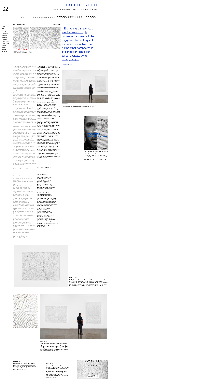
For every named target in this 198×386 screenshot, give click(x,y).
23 (52, 18)
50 (75, 16)
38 (23, 18)
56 (64, 16)
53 (70, 16)
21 (56, 18)
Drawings (4, 35)
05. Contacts (93, 9)
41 (93, 16)
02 (93, 18)
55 (66, 16)
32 (35, 18)
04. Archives (86, 9)
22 (54, 18)
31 (37, 18)
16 (66, 18)
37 (25, 18)
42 (91, 16)
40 (95, 16)
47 (81, 16)
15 (68, 18)
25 (48, 18)
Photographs (5, 31)
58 (60, 16)
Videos (3, 29)
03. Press (79, 9)
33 (33, 18)
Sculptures (4, 33)
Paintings (4, 39)
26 (46, 18)
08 (81, 18)
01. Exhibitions (66, 9)
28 (43, 18)
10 (77, 18)
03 (91, 18)
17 (64, 18)
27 (45, 18)
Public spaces (5, 43)
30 (39, 18)
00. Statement (57, 9)
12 (74, 18)
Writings (3, 49)
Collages (4, 37)
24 (50, 18)
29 (41, 18)
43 (89, 16)
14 (70, 18)
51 (74, 16)
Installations (4, 27)
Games (3, 47)
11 (75, 18)
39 (21, 18)
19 (60, 18)
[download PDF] (59, 25)
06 (85, 18)
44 (87, 16)
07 (83, 18)
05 (87, 18)
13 (72, 18)
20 (58, 18)
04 (89, 18)
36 (27, 18)
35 (29, 18)
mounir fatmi (81, 4)
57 (62, 16)
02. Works (73, 9)
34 (31, 18)
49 (77, 16)
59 (58, 16)
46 (83, 16)
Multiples (4, 52)
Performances (5, 41)
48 (79, 16)
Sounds (3, 45)
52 (72, 16)
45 (85, 16)
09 (79, 18)
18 (62, 18)
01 (95, 18)
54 (68, 16)
